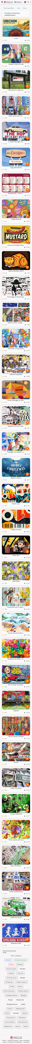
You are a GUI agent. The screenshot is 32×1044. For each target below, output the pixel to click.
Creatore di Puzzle (13, 1040)
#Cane (11, 964)
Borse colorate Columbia (16, 736)
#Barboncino (8, 1026)
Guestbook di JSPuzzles (15, 1042)
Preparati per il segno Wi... (16, 90)
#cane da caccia (11, 977)
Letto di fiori (16, 581)
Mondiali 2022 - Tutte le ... (16, 193)
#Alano (26, 1026)
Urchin (16, 38)
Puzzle (4, 1040)
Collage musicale (16, 529)
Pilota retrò (16, 555)
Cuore (19, 8)
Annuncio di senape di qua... (16, 245)
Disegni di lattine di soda (16, 64)
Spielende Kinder (16, 943)
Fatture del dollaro (16, 788)
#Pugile (10, 1000)
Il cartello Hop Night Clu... (16, 142)
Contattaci (26, 1042)
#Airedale (16, 1013)
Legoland (16, 710)
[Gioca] (27, 34)
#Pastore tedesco (23, 991)
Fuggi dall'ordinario (16, 167)
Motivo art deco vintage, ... (16, 323)
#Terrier (7, 1013)
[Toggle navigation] (2, 2)
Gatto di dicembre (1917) (16, 271)
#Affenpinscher (20, 1008)
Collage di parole (16, 219)
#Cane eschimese (9, 991)
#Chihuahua (9, 982)
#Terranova (22, 1017)
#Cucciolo (20, 973)
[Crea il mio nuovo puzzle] (25, 2)
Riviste (16, 762)
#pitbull (23, 1004)
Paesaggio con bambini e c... (16, 452)
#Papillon (22, 969)
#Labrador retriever (11, 995)
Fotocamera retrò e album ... (16, 607)
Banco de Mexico (16, 866)
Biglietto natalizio (16, 478)
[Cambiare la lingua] (29, 2)
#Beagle (22, 977)
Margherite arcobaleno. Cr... (16, 659)
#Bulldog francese (12, 1004)
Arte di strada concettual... (16, 685)
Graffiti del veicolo (16, 917)
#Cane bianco (11, 1017)
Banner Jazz (16, 504)
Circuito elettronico (16, 814)
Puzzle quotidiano (9, 8)
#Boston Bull (20, 1000)
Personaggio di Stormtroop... (16, 297)
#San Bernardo (22, 1022)
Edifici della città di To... (16, 116)
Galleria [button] (19, 2)
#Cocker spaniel (11, 969)
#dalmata (20, 964)
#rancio (18, 1026)
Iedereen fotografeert (16, 374)
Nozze (25, 8)
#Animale (8, 960)
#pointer (24, 1013)
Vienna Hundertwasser (16, 891)
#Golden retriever (21, 982)
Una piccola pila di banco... (16, 633)
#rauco (20, 986)
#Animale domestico (21, 960)
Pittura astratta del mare (16, 840)
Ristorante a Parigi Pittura (16, 348)
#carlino (9, 1008)
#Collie (12, 986)
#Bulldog (23, 995)
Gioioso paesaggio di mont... (16, 400)
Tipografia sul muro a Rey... (16, 426)
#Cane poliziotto (9, 1022)
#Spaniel (11, 973)
